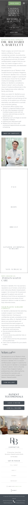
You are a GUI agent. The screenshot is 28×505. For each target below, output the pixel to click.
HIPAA (23, 500)
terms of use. (18, 486)
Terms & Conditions (18, 500)
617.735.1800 (14, 456)
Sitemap (4, 500)
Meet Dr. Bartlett (11, 133)
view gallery (9, 382)
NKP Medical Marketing (19, 502)
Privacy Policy (10, 500)
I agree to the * (15, 486)
